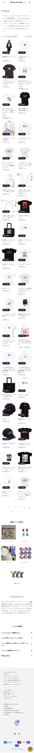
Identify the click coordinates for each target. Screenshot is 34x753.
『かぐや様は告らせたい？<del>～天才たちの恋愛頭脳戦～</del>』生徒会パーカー (24, 370)
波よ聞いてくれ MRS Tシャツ (8, 264)
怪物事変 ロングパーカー (8, 57)
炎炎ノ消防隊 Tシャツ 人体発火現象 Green (24, 109)
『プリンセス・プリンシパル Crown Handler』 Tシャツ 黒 (8, 82)
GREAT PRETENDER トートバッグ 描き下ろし (9, 395)
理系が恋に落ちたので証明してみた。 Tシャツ (24, 468)
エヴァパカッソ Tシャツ (24, 264)
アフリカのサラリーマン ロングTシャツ (24, 139)
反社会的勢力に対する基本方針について (14, 712)
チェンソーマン (18, 604)
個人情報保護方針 (8, 708)
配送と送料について (9, 692)
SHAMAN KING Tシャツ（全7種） (24, 57)
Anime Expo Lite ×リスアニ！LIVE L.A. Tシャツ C (8, 468)
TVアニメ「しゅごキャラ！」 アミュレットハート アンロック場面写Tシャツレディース (24, 494)
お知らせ (6, 674)
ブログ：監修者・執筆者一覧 (11, 680)
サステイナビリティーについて (12, 682)
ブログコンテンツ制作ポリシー (12, 678)
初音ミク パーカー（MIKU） (7, 492)
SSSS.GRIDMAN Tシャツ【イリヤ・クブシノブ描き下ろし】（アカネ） (24, 82)
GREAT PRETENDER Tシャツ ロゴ (24, 216)
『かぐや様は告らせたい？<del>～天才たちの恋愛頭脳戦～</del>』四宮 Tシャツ (8, 370)
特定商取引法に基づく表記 (11, 704)
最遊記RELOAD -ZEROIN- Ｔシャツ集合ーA (24, 315)
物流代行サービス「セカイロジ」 (13, 684)
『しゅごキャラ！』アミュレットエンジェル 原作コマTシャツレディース (24, 164)
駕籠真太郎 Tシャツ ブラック (24, 419)
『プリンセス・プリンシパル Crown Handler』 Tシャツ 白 (8, 341)
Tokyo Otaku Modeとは (10, 672)
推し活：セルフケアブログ (11, 676)
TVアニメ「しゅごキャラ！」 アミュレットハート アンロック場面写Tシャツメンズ (9, 165)
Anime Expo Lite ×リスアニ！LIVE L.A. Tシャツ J (24, 444)
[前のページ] (4, 507)
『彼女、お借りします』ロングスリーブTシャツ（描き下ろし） (24, 191)
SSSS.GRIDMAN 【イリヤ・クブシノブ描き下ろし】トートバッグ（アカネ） (24, 342)
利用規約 (6, 706)
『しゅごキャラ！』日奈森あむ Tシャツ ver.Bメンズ (9, 315)
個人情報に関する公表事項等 (11, 710)
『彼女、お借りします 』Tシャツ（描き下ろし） (9, 216)
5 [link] (29, 507)
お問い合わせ (7, 698)
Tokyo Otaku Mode (18, 749)
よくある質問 (7, 690)
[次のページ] (22, 511)
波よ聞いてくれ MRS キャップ (9, 444)
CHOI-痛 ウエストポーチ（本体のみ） (8, 139)
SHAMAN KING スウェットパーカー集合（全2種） (9, 190)
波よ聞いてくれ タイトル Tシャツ (24, 240)
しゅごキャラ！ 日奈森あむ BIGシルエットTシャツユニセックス (24, 290)
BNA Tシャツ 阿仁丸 (23, 395)
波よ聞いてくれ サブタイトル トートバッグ (9, 240)
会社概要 (6, 714)
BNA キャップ (6, 419)
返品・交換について (9, 694)
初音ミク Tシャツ (7, 288)
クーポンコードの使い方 (10, 696)
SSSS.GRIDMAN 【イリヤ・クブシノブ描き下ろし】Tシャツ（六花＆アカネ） (8, 111)
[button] (4, 2)
